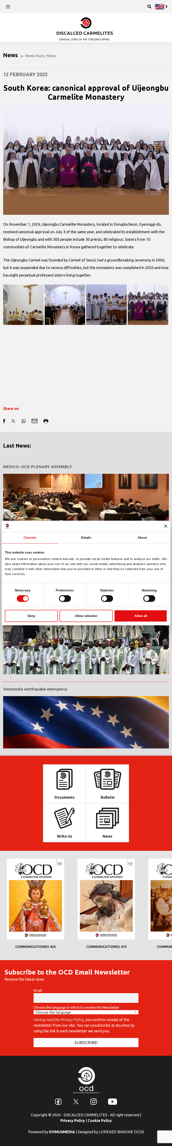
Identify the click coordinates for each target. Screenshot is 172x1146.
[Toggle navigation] (8, 6)
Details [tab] (86, 537)
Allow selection (86, 616)
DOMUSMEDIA (62, 1132)
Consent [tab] (29, 537)
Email (38, 990)
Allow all (140, 616)
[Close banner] (165, 526)
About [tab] (142, 537)
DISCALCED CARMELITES (84, 33)
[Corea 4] (148, 305)
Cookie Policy (100, 1120)
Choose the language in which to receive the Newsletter (76, 1007)
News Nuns (34, 56)
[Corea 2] (65, 305)
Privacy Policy (72, 1120)
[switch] (65, 598)
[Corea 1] (23, 305)
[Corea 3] (106, 305)
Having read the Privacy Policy (59, 1019)
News (51, 56)
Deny (31, 616)
